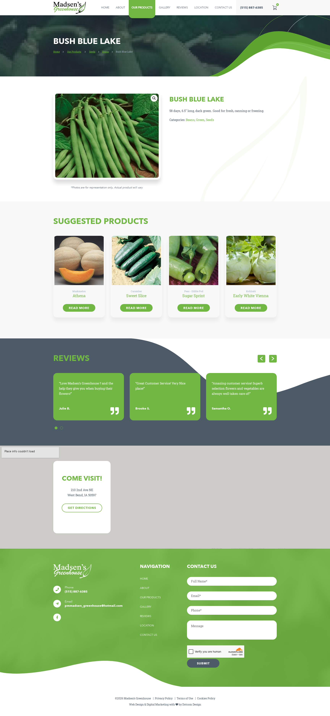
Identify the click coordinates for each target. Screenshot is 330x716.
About (120, 7)
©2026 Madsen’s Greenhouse (133, 698)
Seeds (92, 51)
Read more (79, 308)
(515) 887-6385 (251, 8)
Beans (105, 51)
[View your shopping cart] (274, 7)
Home (105, 7)
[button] (154, 98)
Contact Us (223, 7)
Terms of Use (185, 698)
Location (201, 7)
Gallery (164, 7)
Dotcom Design (191, 704)
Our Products (142, 7)
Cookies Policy (206, 698)
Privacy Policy (164, 698)
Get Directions (82, 508)
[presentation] (261, 358)
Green (200, 120)
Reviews (182, 7)
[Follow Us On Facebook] (57, 617)
